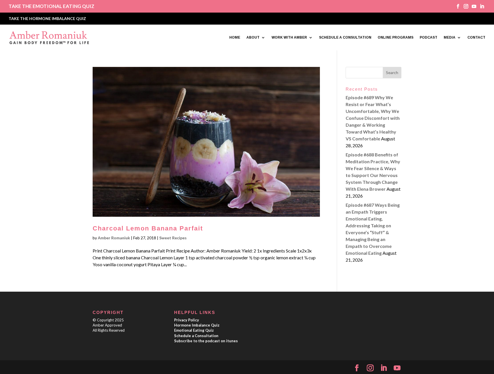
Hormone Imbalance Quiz (197, 325)
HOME (234, 37)
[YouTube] (397, 368)
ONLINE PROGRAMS (395, 37)
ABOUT (253, 37)
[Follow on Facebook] (456, 6)
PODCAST (428, 37)
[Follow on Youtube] (472, 6)
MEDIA (449, 37)
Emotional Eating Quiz (194, 330)
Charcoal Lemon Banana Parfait (148, 228)
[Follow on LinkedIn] (480, 6)
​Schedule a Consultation (196, 335)
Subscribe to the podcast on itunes (206, 341)
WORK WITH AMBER (289, 37)
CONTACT (476, 37)
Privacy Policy (186, 320)
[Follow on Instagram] (464, 6)
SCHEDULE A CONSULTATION (345, 37)
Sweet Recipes (173, 237)
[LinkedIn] (383, 368)
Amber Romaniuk (114, 237)
